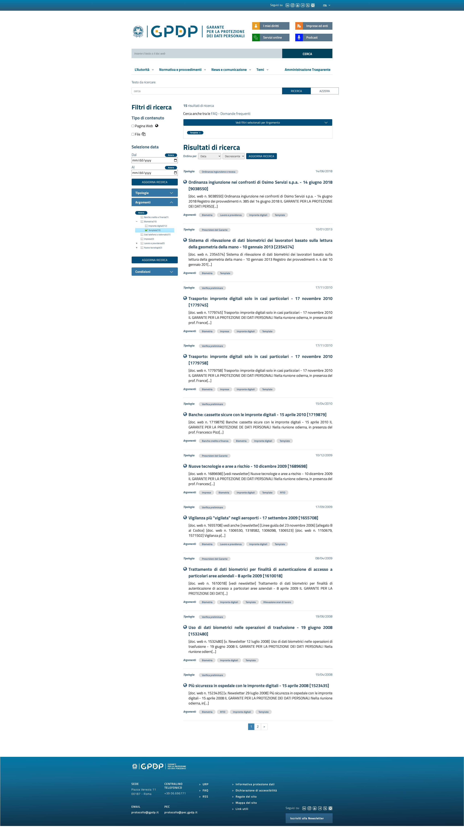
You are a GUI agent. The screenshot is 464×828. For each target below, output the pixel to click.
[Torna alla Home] (188, 30)
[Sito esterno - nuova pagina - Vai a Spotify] (330, 808)
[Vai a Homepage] (159, 770)
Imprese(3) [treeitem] (149, 239)
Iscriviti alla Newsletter (307, 818)
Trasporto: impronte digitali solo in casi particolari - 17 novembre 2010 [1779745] (260, 301)
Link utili (242, 809)
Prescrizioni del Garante (214, 230)
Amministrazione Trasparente (307, 69)
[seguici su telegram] (302, 5)
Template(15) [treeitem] (154, 230)
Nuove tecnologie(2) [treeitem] (153, 247)
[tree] (154, 232)
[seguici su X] (308, 5)
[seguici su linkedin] (287, 5)
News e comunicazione (229, 69)
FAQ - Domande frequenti (230, 113)
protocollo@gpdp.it (145, 812)
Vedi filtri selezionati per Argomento (258, 122)
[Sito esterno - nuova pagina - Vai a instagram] (309, 808)
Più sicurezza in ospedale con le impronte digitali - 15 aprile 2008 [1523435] (258, 685)
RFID (282, 492)
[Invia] (307, 53)
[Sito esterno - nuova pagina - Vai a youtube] (314, 808)
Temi (260, 69)
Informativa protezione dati (255, 784)
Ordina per (190, 156)
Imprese (224, 331)
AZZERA (325, 91)
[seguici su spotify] (313, 5)
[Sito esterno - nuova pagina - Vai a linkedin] (304, 808)
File (137, 134)
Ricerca (296, 91)
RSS (205, 796)
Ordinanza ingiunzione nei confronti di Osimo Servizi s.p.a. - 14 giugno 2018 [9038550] (260, 185)
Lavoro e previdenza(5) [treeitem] (154, 243)
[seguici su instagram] (292, 5)
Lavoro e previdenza (231, 215)
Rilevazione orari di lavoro (277, 602)
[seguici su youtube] (297, 5)
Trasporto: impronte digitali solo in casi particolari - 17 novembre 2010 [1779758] (260, 359)
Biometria (207, 215)
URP (205, 784)
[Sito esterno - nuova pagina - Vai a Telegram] (320, 808)
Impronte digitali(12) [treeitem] (157, 226)
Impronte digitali (258, 215)
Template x (195, 133)
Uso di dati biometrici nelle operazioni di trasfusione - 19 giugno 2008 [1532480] (260, 630)
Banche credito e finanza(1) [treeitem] (156, 217)
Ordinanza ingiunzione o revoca (218, 172)
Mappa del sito (246, 802)
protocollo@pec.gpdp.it (181, 812)
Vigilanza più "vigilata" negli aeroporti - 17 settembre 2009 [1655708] (253, 517)
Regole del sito (246, 796)
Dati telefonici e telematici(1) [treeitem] (157, 234)
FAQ (205, 790)
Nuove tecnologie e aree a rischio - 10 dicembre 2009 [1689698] (247, 466)
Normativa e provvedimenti (180, 69)
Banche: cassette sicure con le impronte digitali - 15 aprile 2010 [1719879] (257, 414)
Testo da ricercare (144, 82)
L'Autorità (142, 69)
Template (280, 215)
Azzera (171, 155)
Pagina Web (144, 126)
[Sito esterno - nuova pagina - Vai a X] (325, 808)
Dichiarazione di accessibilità (256, 790)
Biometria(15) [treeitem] (150, 221)
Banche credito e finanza (215, 441)
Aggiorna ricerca (154, 182)
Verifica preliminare (212, 288)
